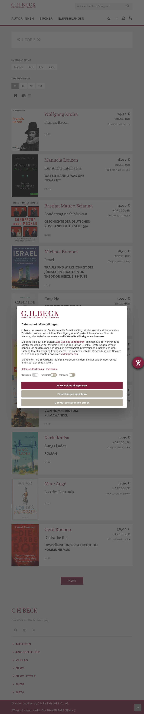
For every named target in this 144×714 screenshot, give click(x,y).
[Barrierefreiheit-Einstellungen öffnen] (138, 363)
